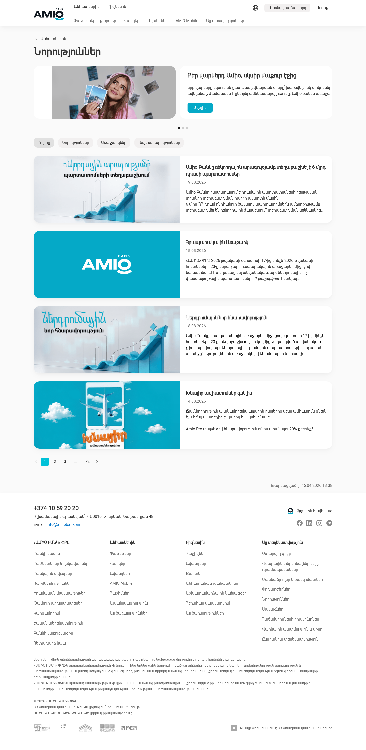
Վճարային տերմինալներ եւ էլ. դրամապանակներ (290, 566)
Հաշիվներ (119, 593)
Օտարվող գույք (276, 553)
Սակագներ (272, 609)
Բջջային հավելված (314, 511)
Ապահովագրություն (129, 603)
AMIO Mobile (121, 583)
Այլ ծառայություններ (129, 613)
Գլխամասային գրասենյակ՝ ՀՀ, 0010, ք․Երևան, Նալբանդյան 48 (93, 516)
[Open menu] (255, 8)
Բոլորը (44, 142)
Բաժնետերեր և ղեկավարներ (61, 563)
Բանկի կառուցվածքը (53, 633)
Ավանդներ (120, 573)
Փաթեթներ (120, 553)
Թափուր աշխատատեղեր (58, 603)
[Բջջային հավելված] (290, 511)
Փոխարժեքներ (276, 589)
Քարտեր (194, 573)
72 (87, 461)
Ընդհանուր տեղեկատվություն (290, 639)
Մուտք (322, 7)
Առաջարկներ (113, 142)
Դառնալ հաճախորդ (287, 7)
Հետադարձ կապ (50, 643)
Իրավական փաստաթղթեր (60, 593)
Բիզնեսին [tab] (117, 6)
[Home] (49, 14)
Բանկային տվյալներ (53, 573)
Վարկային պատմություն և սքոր (292, 629)
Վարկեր (117, 563)
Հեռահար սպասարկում (208, 603)
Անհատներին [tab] (87, 6)
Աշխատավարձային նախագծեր (216, 593)
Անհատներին (53, 38)
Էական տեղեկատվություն (58, 623)
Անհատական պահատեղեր (212, 583)
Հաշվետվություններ (53, 583)
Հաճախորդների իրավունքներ (290, 619)
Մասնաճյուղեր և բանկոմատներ (292, 579)
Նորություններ (75, 142)
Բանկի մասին (47, 553)
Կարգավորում (47, 613)
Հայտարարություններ (159, 142)
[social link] (300, 523)
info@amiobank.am (64, 524)
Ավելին (54, 107)
